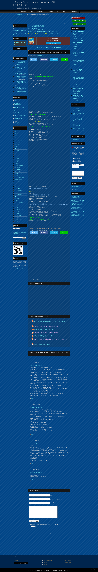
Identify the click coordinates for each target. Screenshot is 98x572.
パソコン (16, 139)
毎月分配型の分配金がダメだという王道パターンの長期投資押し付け (20, 82)
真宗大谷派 (17, 150)
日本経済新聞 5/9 (17, 103)
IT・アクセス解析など (19, 194)
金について (17, 221)
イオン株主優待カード (75, 186)
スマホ (16, 152)
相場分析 (16, 135)
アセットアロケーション (20, 177)
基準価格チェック (18, 173)
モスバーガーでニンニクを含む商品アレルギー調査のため (78, 33)
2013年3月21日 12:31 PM (36, 407)
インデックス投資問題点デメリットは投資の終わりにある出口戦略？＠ (20, 63)
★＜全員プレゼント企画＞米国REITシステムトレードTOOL (42, 30)
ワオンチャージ (78, 189)
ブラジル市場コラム (19, 190)
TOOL (32, 11)
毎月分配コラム (24, 11)
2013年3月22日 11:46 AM (36, 472)
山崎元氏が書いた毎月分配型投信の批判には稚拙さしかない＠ (20, 78)
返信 (32, 398)
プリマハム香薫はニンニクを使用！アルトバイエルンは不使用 (78, 52)
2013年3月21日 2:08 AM (36, 365)
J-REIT (16, 196)
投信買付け (17, 144)
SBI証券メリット (18, 52)
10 (76, 98)
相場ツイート (17, 142)
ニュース (16, 192)
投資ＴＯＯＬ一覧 (79, 21)
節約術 (16, 186)
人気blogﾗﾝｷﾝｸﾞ (74, 11)
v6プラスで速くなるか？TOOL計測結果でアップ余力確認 (78, 97)
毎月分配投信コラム (42, 55)
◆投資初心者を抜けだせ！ (34, 28)
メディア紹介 (17, 181)
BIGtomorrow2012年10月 (19, 107)
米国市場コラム (18, 219)
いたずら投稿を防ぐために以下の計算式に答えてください (43, 524)
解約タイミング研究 (19, 202)
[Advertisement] (40, 19)
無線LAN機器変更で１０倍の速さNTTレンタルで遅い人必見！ (20, 73)
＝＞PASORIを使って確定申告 (19, 30)
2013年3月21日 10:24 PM (36, 443)
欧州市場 (16, 217)
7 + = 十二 (33, 526)
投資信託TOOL (18, 167)
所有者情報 (16, 560)
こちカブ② (16, 123)
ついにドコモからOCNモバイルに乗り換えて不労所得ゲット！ (78, 130)
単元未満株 (17, 198)
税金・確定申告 (18, 169)
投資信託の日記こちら (78, 17)
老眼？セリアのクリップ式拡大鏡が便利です (78, 125)
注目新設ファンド (18, 179)
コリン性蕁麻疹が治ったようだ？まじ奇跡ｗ (78, 109)
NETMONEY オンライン (19, 112)
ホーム (16, 11)
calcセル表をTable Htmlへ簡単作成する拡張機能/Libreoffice (78, 90)
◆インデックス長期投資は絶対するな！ (38, 26)
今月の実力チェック (19, 209)
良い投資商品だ (77, 158)
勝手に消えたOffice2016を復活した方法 (78, 114)
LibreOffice (17, 148)
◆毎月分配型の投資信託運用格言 (36, 25)
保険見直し (17, 211)
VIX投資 (16, 206)
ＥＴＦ (16, 184)
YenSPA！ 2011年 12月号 (20, 115)
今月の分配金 (17, 188)
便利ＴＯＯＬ (79, 24)
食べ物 (16, 146)
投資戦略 (16, 163)
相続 (15, 154)
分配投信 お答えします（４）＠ (43, 336)
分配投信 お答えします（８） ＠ (44, 329)
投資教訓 (16, 161)
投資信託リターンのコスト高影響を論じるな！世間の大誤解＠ (20, 88)
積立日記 (16, 207)
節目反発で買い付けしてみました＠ (44, 344)
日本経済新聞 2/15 (18, 118)
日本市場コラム (18, 215)
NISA (58, 11)
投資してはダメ (77, 161)
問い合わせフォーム (19, 268)
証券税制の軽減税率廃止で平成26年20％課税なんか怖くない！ (77, 209)
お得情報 (16, 175)
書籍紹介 (16, 200)
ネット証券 (65, 11)
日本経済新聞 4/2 (17, 104)
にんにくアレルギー (19, 140)
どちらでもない (77, 160)
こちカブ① (16, 122)
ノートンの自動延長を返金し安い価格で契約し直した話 (78, 119)
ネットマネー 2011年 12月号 (20, 110)
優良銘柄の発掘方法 (19, 165)
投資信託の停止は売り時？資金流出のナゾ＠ (46, 326)
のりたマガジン (40, 11)
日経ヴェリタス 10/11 (18, 100)
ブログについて (18, 213)
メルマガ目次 (50, 11)
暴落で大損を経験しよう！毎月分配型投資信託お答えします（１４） (77, 215)
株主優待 (16, 204)
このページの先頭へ (92, 569)
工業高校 (16, 133)
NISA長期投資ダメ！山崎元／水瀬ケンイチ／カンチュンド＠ (20, 69)
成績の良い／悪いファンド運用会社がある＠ (46, 332)
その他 (16, 156)
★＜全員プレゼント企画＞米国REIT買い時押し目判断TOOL (42, 31)
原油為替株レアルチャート (78, 139)
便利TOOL (17, 137)
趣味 (15, 183)
